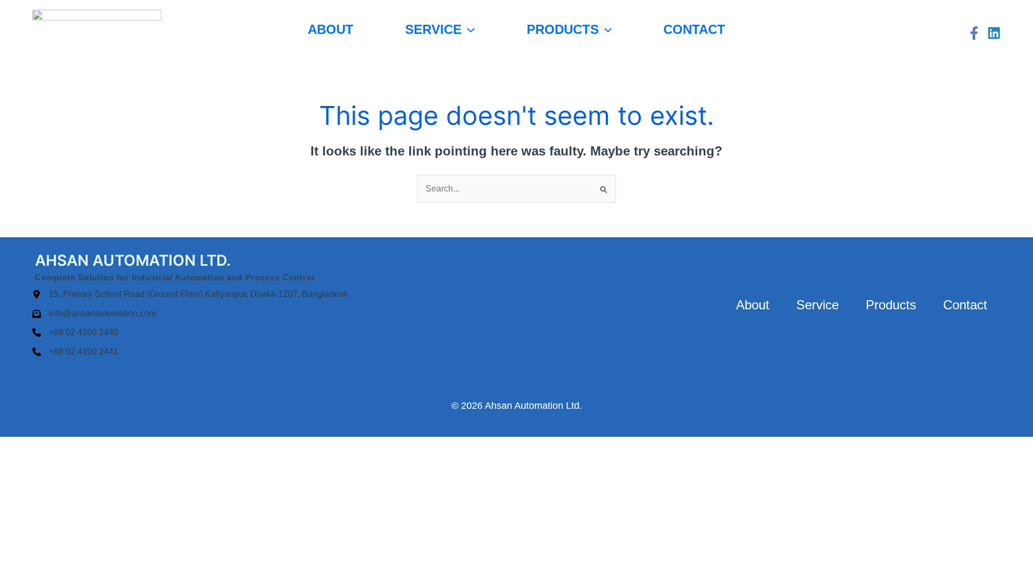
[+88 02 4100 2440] (75, 332)
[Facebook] (974, 33)
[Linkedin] (994, 33)
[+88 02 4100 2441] (75, 352)
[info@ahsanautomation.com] (94, 314)
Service (433, 29)
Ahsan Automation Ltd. (533, 405)
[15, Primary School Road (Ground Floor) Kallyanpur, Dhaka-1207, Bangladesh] (190, 294)
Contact (694, 29)
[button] (468, 29)
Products (563, 29)
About (330, 29)
